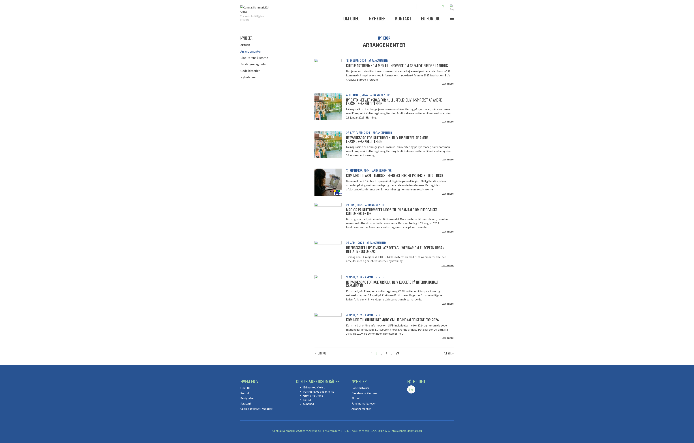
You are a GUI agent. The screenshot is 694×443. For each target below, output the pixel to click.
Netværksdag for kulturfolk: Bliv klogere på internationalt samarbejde (392, 283)
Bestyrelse (247, 398)
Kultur (307, 399)
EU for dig (431, 18)
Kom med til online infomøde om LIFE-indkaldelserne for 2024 (392, 319)
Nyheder (377, 18)
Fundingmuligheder (253, 64)
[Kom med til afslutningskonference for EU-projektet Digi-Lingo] (328, 182)
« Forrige (320, 353)
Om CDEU (351, 18)
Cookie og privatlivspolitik (256, 408)
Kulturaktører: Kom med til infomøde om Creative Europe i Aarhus (397, 65)
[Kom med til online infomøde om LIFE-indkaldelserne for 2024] (328, 326)
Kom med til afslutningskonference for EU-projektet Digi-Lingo (394, 175)
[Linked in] (411, 389)
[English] (452, 7)
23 (397, 353)
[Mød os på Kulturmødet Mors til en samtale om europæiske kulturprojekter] (328, 216)
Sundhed (308, 404)
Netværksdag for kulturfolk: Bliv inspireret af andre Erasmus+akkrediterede (387, 139)
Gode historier (250, 71)
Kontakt (403, 18)
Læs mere (448, 83)
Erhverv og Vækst (314, 387)
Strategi (245, 403)
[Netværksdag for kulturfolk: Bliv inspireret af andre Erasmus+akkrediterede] (328, 144)
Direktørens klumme (254, 58)
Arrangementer (250, 51)
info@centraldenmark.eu (406, 431)
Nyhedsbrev (248, 77)
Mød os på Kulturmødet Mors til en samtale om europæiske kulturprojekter (391, 211)
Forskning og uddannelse (318, 391)
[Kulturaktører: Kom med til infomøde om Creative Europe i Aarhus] (328, 72)
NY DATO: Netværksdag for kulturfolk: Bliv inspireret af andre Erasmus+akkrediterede (394, 101)
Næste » (449, 353)
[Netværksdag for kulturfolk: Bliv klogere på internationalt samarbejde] (328, 288)
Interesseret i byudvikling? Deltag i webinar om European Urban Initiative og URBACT (395, 249)
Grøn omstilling (313, 395)
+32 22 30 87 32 (378, 431)
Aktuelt (245, 45)
